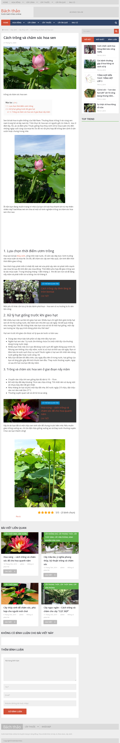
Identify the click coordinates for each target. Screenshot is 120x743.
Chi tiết (45, 296)
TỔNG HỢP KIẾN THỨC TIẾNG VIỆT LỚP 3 (105, 78)
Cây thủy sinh (23, 30)
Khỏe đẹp (46, 726)
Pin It (18, 516)
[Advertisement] (40, 232)
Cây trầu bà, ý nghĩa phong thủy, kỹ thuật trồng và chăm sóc (58, 561)
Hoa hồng (15, 2)
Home (5, 2)
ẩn (15, 103)
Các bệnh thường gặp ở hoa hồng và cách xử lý (105, 63)
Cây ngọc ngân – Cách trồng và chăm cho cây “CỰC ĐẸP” (59, 609)
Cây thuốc (45, 2)
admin (22, 564)
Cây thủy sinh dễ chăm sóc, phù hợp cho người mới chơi (20, 609)
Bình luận (112, 39)
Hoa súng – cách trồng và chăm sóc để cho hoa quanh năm (56, 411)
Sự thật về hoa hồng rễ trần (106, 106)
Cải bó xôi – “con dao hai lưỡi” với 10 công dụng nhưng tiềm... (106, 92)
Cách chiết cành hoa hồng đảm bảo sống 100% (106, 49)
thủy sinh (21, 256)
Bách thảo (10, 11)
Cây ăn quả (61, 2)
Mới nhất (100, 39)
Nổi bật (87, 39)
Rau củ (72, 2)
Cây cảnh (30, 2)
